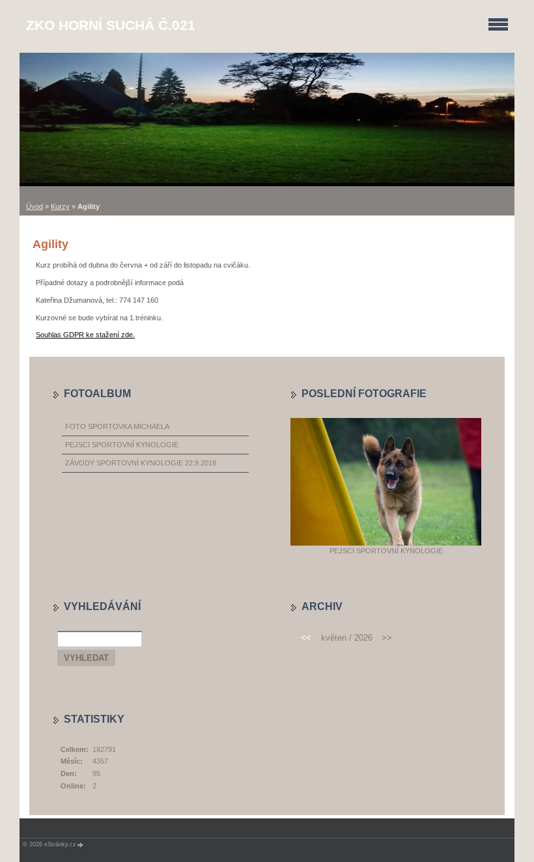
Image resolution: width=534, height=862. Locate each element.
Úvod (34, 206)
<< (306, 638)
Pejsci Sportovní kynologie (121, 445)
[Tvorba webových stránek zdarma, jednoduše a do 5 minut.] (80, 845)
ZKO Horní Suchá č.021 (110, 25)
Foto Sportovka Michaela (117, 426)
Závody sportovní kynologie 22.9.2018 (140, 463)
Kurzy (60, 206)
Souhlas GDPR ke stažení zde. (85, 335)
